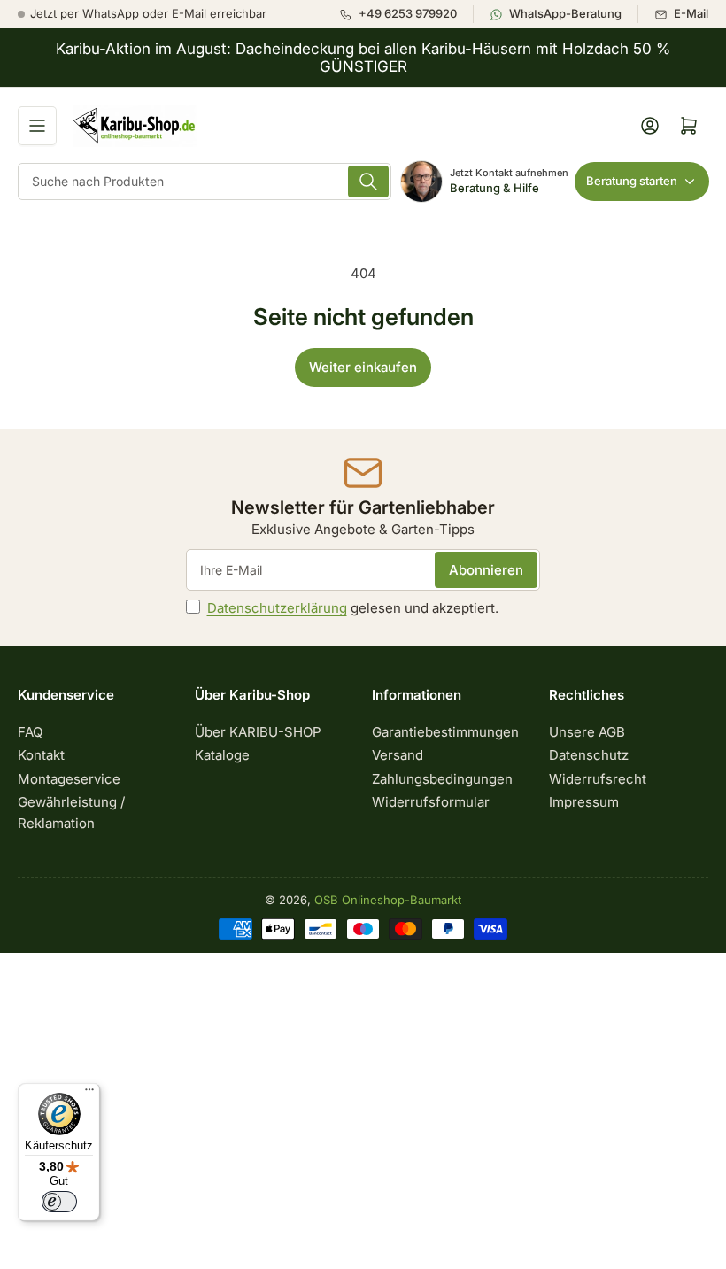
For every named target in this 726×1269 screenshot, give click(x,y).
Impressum (584, 801)
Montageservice (69, 778)
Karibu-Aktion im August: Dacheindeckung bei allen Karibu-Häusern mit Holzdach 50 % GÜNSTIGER (363, 57)
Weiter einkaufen (363, 367)
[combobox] (204, 181)
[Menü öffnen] (37, 125)
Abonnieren (486, 569)
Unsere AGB (587, 731)
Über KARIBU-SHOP (258, 731)
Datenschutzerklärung (277, 608)
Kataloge (222, 755)
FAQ (30, 731)
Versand (397, 755)
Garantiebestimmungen (445, 731)
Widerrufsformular (431, 801)
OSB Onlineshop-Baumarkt (387, 900)
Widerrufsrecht (597, 778)
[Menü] (89, 1093)
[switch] (59, 1201)
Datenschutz (589, 755)
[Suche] (368, 181)
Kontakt (41, 755)
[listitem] (406, 14)
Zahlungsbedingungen (442, 778)
